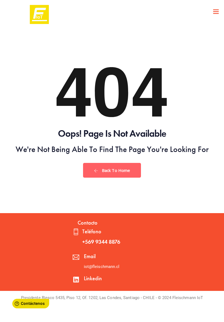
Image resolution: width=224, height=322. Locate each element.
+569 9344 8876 (101, 241)
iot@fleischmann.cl (102, 266)
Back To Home (115, 170)
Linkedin (93, 278)
